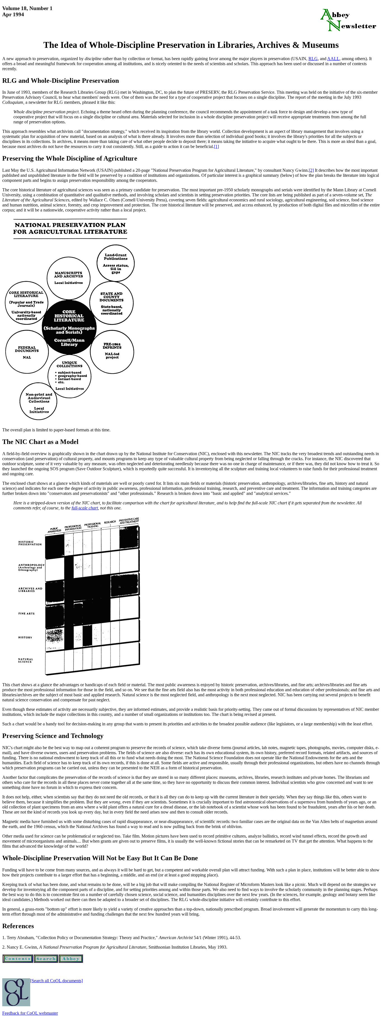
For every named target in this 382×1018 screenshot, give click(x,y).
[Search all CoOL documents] (56, 980)
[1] (216, 146)
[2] (311, 170)
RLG (313, 58)
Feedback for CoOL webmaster (30, 1013)
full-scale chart (85, 508)
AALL (333, 58)
